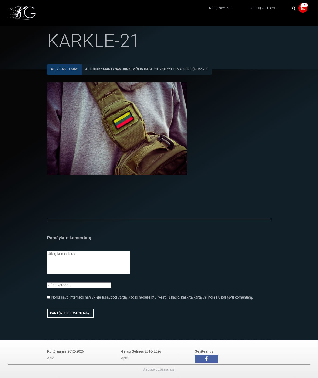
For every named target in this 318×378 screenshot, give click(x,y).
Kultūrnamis (219, 8)
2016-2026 (141, 351)
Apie (50, 358)
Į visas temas (66, 69)
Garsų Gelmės (263, 8)
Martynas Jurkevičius (123, 69)
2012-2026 (65, 351)
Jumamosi (167, 369)
